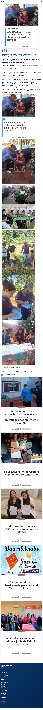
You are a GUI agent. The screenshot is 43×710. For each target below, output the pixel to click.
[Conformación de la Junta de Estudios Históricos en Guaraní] (21, 629)
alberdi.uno (3, 686)
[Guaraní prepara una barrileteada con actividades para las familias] (21, 573)
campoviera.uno (4, 690)
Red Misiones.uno (4, 675)
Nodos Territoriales (5, 680)
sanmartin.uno (4, 697)
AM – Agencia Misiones (10, 369)
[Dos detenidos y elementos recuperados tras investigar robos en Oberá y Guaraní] (21, 404)
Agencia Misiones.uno (5, 676)
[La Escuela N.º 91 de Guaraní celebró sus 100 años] (21, 460)
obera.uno (3, 694)
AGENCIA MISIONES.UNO (7, 59)
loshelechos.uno (4, 693)
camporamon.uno (4, 689)
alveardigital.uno (4, 687)
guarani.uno (3, 691)
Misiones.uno (3, 674)
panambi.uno (3, 695)
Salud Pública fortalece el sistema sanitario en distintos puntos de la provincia (18, 371)
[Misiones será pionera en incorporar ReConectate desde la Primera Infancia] (21, 517)
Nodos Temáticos (4, 682)
